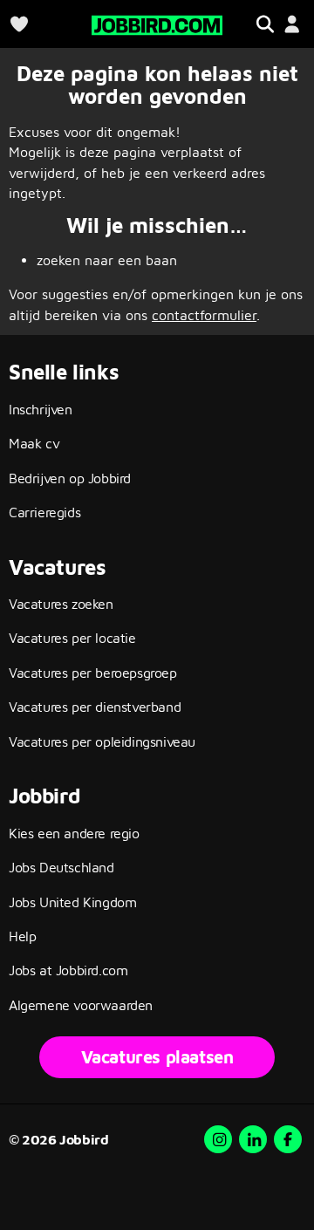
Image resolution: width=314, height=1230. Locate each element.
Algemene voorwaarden (81, 1005)
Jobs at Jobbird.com (68, 970)
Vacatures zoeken (61, 604)
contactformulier (204, 315)
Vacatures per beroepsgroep (93, 672)
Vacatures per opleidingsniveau (102, 741)
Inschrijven (40, 409)
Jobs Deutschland (61, 867)
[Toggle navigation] (264, 24)
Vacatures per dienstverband (95, 706)
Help (22, 936)
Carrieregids (44, 512)
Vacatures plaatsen (157, 1057)
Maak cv (34, 443)
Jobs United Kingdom (72, 902)
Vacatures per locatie (72, 638)
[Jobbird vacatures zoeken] (157, 23)
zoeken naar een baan (107, 260)
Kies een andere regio (74, 833)
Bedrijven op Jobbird (70, 478)
